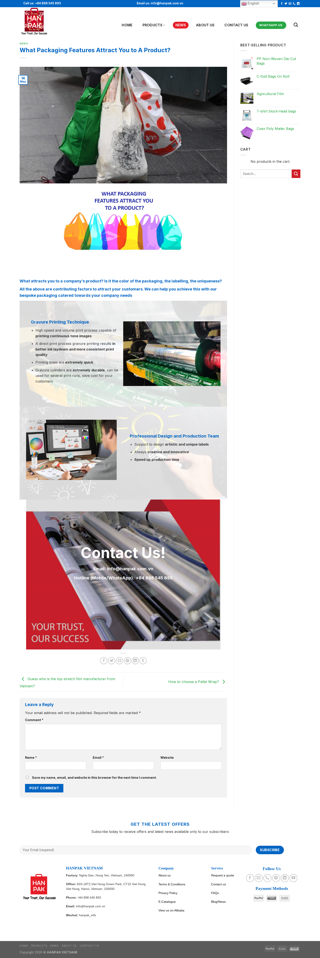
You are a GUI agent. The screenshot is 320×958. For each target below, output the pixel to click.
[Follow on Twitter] (286, 3)
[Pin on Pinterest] (127, 660)
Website (167, 757)
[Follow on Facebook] (281, 3)
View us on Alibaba (171, 910)
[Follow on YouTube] (293, 878)
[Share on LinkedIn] (135, 660)
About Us (205, 25)
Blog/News (218, 901)
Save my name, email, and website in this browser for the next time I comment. (94, 777)
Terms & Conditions (171, 884)
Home (127, 25)
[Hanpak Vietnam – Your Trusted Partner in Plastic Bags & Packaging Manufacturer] (41, 21)
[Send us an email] (290, 3)
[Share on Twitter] (111, 660)
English (253, 3)
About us (164, 875)
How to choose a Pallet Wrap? (194, 681)
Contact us (236, 25)
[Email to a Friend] (119, 660)
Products (153, 25)
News (180, 25)
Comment (34, 720)
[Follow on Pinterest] (276, 878)
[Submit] (296, 173)
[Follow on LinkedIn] (298, 3)
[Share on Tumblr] (143, 660)
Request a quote (222, 875)
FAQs (215, 893)
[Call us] (294, 3)
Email (98, 757)
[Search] (295, 24)
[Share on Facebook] (103, 660)
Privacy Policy (167, 893)
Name (31, 757)
